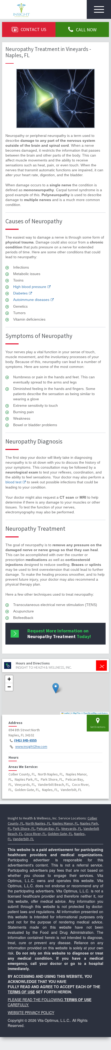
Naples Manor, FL (65, 823)
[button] (55, 688)
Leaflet (66, 713)
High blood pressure (29, 287)
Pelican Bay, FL (48, 828)
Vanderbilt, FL (23, 839)
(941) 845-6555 (25, 740)
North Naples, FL (38, 823)
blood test (13, 482)
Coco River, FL (35, 833)
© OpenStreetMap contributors (94, 713)
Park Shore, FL (24, 828)
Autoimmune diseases (31, 300)
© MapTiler (76, 713)
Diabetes (20, 293)
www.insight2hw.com (31, 746)
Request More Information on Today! (59, 633)
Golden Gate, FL (60, 833)
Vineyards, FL (71, 828)
